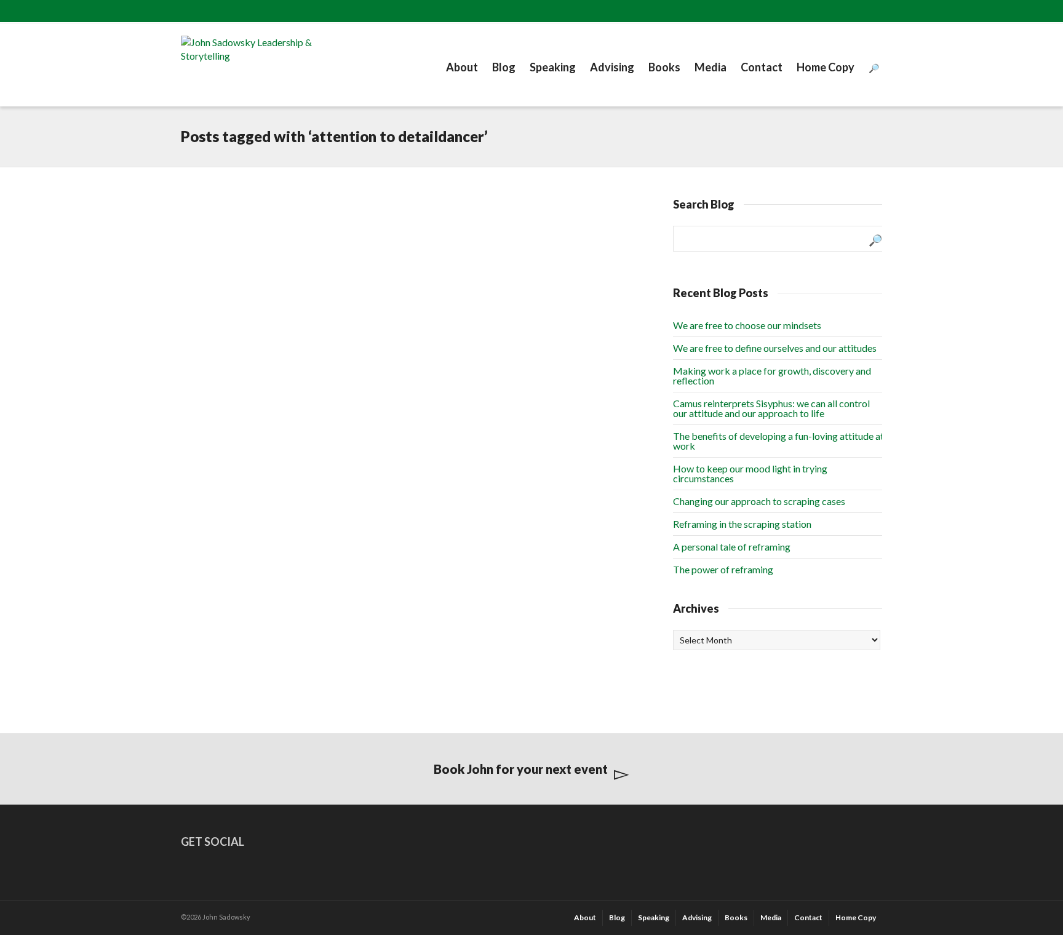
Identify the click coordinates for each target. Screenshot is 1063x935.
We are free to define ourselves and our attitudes (775, 348)
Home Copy (825, 67)
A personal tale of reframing (731, 546)
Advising (612, 67)
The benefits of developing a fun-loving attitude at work (778, 441)
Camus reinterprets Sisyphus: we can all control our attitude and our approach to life (771, 408)
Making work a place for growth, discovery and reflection (772, 375)
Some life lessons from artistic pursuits (254, 234)
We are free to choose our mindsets (747, 325)
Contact (761, 67)
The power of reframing (723, 569)
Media (711, 67)
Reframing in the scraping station (742, 524)
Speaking (553, 67)
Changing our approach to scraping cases (759, 501)
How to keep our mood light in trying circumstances (750, 473)
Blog (504, 67)
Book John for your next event (521, 769)
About (462, 67)
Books (664, 67)
